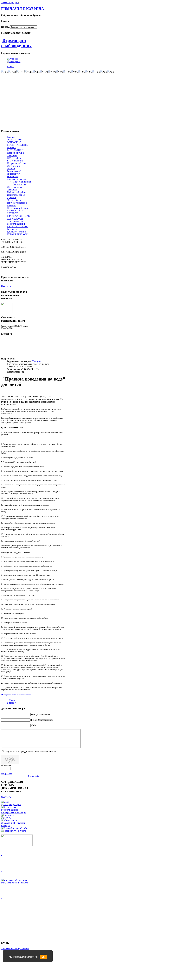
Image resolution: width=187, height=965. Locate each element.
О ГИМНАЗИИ (15, 139)
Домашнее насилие (16, 231)
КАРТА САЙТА (15, 210)
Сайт (33, 725)
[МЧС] (5, 802)
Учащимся (12, 155)
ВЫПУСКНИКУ (15, 150)
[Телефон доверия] (11, 804)
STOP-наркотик (15, 160)
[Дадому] (6, 817)
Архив (10, 66)
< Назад (11, 700)
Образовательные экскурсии (16, 188)
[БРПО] (15, 812)
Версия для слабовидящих (16, 43)
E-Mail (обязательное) (42, 720)
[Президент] (7, 815)
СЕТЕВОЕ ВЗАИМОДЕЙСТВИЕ (18, 214)
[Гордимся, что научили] (13, 831)
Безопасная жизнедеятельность (16, 177)
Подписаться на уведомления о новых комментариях (31, 751)
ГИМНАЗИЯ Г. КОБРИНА (22, 9)
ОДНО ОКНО (14, 142)
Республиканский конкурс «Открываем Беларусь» (17, 226)
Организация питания (13, 167)
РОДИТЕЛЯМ (14, 158)
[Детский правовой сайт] (14, 828)
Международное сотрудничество (15, 219)
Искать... (5, 27)
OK (43, 957)
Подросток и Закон (16, 163)
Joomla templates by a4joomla (15, 948)
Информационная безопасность (22, 183)
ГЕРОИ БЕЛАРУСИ (17, 234)
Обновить (6, 765)
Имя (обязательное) (40, 714)
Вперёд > (11, 703)
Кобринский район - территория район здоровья (17, 195)
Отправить (6, 773)
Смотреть (6, 286)
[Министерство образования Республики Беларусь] (15, 825)
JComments (33, 776)
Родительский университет (14, 172)
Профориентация (15, 153)
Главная (11, 137)
